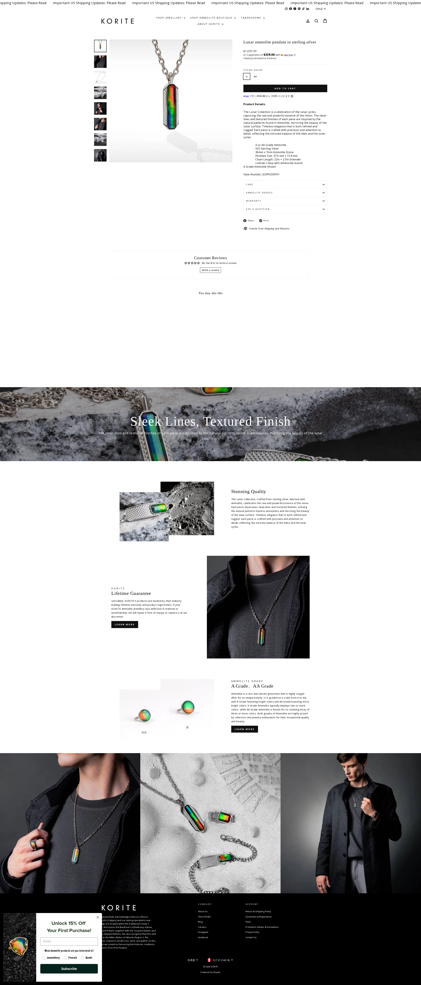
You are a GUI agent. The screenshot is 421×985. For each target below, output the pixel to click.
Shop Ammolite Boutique (211, 17)
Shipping (248, 58)
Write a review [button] (210, 270)
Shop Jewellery (169, 17)
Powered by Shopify (210, 972)
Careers (202, 927)
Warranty (253, 200)
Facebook (203, 937)
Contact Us (251, 937)
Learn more (125, 624)
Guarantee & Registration (259, 916)
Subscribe (69, 969)
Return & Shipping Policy (258, 911)
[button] (285, 55)
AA (255, 76)
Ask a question (258, 209)
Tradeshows (251, 17)
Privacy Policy (252, 932)
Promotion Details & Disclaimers (262, 927)
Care (249, 184)
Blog (200, 921)
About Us (203, 911)
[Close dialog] (98, 917)
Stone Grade (253, 70)
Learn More (245, 729)
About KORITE (209, 23)
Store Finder (204, 916)
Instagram (203, 932)
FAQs (248, 921)
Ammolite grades (259, 192)
